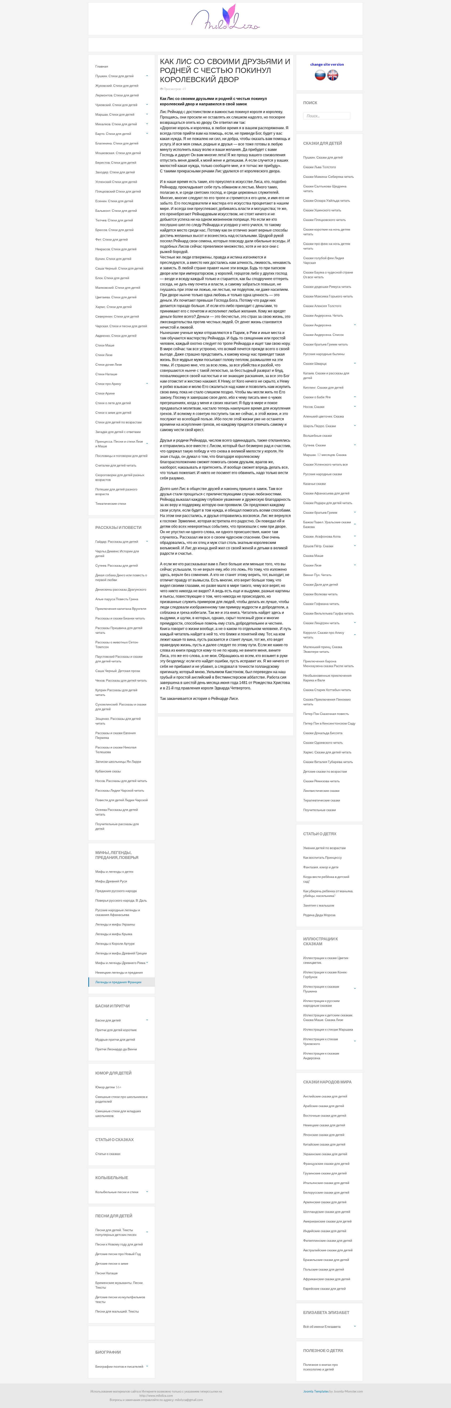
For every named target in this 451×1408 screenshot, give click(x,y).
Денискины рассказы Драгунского (120, 589)
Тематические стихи (110, 503)
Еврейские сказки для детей (324, 1288)
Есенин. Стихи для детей (114, 201)
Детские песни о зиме (111, 1263)
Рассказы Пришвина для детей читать (118, 630)
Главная (101, 66)
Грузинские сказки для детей (325, 1173)
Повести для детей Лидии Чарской (121, 800)
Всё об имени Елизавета (322, 1326)
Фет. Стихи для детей (111, 239)
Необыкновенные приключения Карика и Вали (327, 677)
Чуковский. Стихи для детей (116, 105)
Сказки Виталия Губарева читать (328, 762)
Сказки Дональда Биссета (322, 733)
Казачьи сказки (314, 484)
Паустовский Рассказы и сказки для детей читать (119, 658)
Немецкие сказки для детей (324, 1125)
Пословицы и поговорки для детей (121, 456)
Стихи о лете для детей (113, 403)
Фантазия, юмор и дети (320, 867)
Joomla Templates (316, 1391)
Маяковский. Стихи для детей (117, 287)
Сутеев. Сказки (314, 445)
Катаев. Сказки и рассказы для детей (326, 375)
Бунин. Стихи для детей (113, 259)
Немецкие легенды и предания (119, 972)
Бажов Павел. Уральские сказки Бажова (327, 524)
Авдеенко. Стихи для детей (115, 336)
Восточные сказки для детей (324, 1115)
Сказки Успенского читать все (325, 464)
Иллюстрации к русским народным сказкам (321, 1003)
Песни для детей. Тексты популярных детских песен (115, 1232)
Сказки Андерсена (317, 325)
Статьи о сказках (108, 1154)
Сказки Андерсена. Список (323, 335)
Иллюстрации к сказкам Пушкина (321, 988)
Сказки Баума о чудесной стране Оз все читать (328, 274)
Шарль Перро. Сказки (319, 426)
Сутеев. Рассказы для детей (116, 565)
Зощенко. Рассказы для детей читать (118, 721)
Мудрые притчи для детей (115, 1039)
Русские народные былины (324, 354)
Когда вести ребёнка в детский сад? (326, 879)
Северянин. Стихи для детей (117, 316)
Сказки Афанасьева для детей (326, 493)
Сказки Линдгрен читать (321, 623)
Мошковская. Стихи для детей (118, 153)
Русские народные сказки (322, 474)
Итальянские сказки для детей (326, 1183)
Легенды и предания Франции (118, 982)
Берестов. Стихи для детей (115, 162)
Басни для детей (108, 1020)
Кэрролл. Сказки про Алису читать (323, 634)
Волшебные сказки (317, 435)
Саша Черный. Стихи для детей (119, 268)
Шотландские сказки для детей (326, 1212)
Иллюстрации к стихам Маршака (328, 1029)
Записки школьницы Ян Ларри (118, 761)
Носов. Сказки (313, 407)
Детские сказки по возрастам (325, 771)
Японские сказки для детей (323, 1135)
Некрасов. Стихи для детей (115, 249)
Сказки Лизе (312, 565)
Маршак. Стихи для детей (114, 114)
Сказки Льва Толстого (319, 167)
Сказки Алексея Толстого (322, 306)
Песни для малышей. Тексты (117, 1311)
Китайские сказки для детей (324, 1144)
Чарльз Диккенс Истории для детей (117, 553)
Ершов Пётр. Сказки (318, 546)
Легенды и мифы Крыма (113, 934)
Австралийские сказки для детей (328, 1250)
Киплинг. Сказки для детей (323, 387)
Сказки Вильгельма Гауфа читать (328, 613)
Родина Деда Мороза (319, 915)
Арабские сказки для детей (323, 1106)
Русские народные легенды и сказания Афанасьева (117, 912)
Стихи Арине (105, 393)
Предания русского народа (116, 891)
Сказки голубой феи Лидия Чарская (323, 260)
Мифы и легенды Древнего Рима (120, 963)
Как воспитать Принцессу (322, 857)
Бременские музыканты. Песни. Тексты (119, 1285)
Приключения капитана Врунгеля (120, 609)
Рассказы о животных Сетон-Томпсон (117, 644)
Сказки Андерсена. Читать (323, 315)
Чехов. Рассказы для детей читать (121, 680)
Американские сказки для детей (327, 1221)
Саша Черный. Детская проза (117, 671)
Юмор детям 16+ (108, 1087)
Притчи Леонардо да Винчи (116, 1049)
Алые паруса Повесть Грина (116, 599)
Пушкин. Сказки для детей (323, 157)
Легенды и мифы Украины (115, 924)
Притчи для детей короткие (116, 1030)
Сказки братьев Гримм (320, 512)
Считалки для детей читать (115, 465)
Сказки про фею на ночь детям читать (326, 246)
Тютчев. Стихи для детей (114, 220)
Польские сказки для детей (323, 1269)
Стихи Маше (104, 345)
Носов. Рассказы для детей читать (121, 781)
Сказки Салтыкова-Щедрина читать (324, 188)
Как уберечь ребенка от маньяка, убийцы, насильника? (328, 893)
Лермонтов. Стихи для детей (117, 95)
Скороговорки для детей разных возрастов (119, 477)
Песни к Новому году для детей (119, 1244)
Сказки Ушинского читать (322, 210)
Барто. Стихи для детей (113, 134)
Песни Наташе (106, 1273)
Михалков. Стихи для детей (116, 124)
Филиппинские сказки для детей (327, 1240)
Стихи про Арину (108, 384)
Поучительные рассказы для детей (117, 826)
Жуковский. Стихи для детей (116, 85)
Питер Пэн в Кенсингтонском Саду (329, 723)
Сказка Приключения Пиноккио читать (327, 701)
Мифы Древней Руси (111, 881)
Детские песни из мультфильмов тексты (120, 1299)
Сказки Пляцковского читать (324, 220)
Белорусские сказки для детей (326, 1192)
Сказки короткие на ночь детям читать (326, 231)
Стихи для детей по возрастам (118, 422)
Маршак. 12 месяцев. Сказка (324, 455)
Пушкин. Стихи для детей (114, 76)
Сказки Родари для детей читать (327, 503)
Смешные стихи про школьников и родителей (121, 1099)
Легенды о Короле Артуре (115, 943)
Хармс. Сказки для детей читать (327, 752)
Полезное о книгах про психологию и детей (320, 1366)
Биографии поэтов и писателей (119, 1366)
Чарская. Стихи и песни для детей (121, 326)
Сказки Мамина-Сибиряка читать (328, 176)
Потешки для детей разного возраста (116, 491)
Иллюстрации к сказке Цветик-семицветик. (326, 960)
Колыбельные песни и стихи (116, 1192)
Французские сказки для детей (326, 1163)
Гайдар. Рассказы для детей (116, 541)
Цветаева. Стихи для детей (115, 297)
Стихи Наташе (106, 374)
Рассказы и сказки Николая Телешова (115, 749)
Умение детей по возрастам (324, 848)
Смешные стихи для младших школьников (118, 1113)
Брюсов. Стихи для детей (114, 230)
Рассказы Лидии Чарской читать (119, 790)
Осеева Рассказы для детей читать (116, 812)
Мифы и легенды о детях (114, 871)
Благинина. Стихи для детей (116, 143)
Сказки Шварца (315, 363)
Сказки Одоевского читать (323, 742)
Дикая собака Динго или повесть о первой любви (121, 577)
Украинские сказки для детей (325, 1154)
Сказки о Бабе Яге (317, 397)
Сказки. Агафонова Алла (322, 536)
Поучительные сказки (319, 810)
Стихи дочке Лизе (108, 364)
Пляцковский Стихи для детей (118, 191)
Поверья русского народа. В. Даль (121, 900)
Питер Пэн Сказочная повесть (326, 714)
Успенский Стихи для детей (116, 182)
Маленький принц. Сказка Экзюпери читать (322, 649)
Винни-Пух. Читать (317, 575)
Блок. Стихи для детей (112, 278)
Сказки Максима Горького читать (328, 296)
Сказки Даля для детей (320, 584)
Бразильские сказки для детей (326, 1260)
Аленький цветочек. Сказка (323, 416)
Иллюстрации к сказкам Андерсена (321, 1055)
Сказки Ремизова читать (321, 781)
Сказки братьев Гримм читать (325, 344)
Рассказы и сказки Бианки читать (120, 618)
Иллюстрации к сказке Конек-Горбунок (325, 974)
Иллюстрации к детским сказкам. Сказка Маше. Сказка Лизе (328, 1017)
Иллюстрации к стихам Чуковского (320, 1041)
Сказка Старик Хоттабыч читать (327, 690)
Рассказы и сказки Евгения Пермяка (115, 735)
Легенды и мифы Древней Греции (121, 953)
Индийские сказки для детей (324, 1231)
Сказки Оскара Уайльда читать (326, 200)
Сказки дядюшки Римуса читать (327, 286)
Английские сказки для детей (325, 1096)
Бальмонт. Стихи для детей (116, 211)
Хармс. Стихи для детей (113, 307)
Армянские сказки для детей (324, 1202)
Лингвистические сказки (321, 791)
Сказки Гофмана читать (321, 604)
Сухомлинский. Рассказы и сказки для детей (120, 706)
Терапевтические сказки (321, 800)
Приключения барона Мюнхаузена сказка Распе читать (328, 663)
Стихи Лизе (104, 355)
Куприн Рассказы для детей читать (116, 692)
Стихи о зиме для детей (113, 412)
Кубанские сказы (108, 771)
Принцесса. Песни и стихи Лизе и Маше (119, 443)
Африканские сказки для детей (326, 1279)
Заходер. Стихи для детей (115, 172)
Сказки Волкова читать (320, 594)
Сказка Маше (313, 556)
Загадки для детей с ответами (118, 432)
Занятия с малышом (318, 905)
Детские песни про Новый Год (118, 1254)
